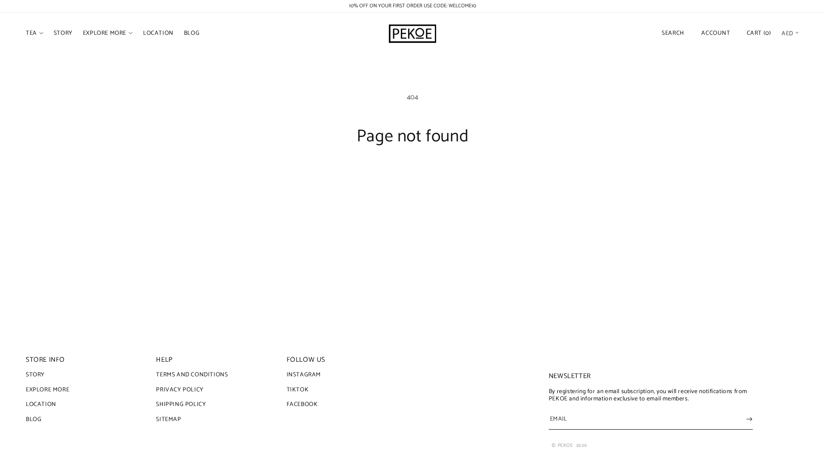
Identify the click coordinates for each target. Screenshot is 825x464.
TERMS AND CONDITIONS (192, 376)
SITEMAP (168, 419)
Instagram (304, 376)
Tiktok (298, 390)
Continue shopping (412, 179)
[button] (35, 33)
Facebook (302, 404)
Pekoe (565, 445)
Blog (33, 419)
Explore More (47, 390)
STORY (35, 376)
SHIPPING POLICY (181, 404)
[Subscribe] (749, 419)
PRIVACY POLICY (179, 390)
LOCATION (41, 404)
